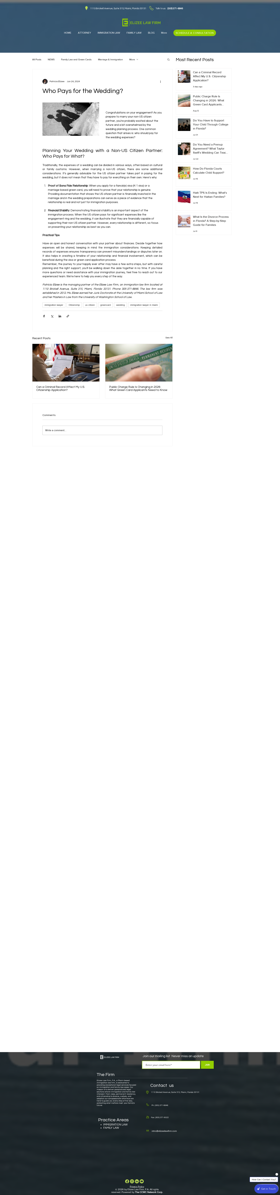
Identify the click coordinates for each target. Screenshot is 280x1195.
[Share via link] (67, 316)
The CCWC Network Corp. (149, 1192)
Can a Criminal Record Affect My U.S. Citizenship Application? (60, 388)
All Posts (36, 59)
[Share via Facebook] (44, 316)
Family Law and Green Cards (76, 59)
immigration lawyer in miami (144, 305)
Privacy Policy (137, 1186)
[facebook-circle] (127, 1181)
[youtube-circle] (142, 1181)
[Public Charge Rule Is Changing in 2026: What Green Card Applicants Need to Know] (138, 363)
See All (169, 338)
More (132, 59)
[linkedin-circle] (137, 1181)
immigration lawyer (54, 305)
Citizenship (74, 305)
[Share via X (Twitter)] (51, 316)
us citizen (90, 305)
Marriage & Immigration (110, 59)
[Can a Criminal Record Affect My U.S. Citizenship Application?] (65, 363)
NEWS (51, 59)
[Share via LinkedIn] (59, 316)
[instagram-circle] (132, 1181)
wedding (120, 305)
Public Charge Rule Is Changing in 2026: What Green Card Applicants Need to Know (138, 388)
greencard (105, 305)
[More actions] (160, 81)
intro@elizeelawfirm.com (164, 1131)
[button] (168, 59)
